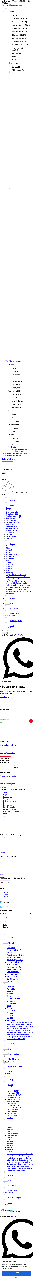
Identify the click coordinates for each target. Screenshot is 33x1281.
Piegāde (5, 795)
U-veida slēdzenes (16, 408)
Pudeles (14, 415)
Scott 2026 (15, 50)
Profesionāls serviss (4, 831)
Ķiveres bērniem (16, 375)
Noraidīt (16, 1277)
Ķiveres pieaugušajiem (17, 378)
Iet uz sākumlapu (4, 697)
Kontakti (5, 813)
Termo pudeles (15, 421)
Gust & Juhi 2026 (16, 53)
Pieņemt (16, 1273)
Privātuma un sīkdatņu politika (11, 811)
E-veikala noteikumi (8, 805)
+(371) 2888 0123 (18, 635)
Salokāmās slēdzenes (17, 401)
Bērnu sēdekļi (15, 445)
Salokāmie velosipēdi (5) (18, 48)
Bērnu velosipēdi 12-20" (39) (19, 22)
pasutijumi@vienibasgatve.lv (7, 753)
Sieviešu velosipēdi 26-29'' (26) (20, 28)
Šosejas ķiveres (16, 388)
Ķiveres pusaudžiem (17, 381)
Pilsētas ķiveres (16, 384)
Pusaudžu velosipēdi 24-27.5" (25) (21, 25)
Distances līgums (7, 797)
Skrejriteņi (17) (16, 67)
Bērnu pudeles (15, 418)
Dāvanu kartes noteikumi (9, 807)
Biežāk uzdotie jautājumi (9, 809)
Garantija (5, 799)
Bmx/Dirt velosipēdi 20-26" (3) (20, 45)
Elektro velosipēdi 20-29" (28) (20, 35)
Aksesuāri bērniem (16, 438)
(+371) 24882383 (3, 780)
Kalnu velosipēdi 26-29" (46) (19, 19)
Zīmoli (5, 793)
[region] (16, 1269)
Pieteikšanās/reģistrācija (8, 459)
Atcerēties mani (7, 470)
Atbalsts (2, 874)
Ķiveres (14, 368)
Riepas (13, 431)
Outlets (14, 57)
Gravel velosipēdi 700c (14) (19, 38)
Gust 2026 (14, 60)
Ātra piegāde (2, 852)
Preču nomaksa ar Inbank (9, 801)
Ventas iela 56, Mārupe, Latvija (8, 745)
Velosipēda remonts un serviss (8, 776)
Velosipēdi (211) (16, 15)
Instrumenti (15, 428)
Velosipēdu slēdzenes (17, 395)
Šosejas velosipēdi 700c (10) (19, 41)
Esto (4, 803)
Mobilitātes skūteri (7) (18, 70)
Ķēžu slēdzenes (16, 398)
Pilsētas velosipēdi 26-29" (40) (20, 32)
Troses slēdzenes (16, 404)
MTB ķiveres (15, 371)
